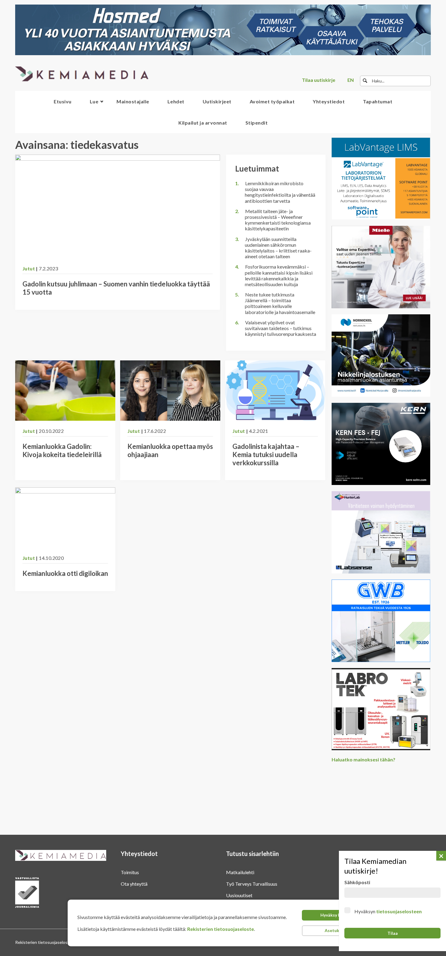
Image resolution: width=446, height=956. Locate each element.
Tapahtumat (377, 101)
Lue (94, 101)
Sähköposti (357, 882)
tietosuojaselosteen (399, 911)
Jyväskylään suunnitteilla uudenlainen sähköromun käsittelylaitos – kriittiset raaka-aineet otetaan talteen (278, 247)
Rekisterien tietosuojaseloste (220, 929)
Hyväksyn (388, 911)
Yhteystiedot (329, 101)
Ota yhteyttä (134, 884)
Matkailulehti (240, 872)
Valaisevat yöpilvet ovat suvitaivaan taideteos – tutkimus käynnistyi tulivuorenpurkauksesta (280, 328)
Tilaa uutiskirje (318, 80)
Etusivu (63, 101)
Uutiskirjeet (217, 101)
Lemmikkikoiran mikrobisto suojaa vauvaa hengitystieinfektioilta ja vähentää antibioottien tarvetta (280, 192)
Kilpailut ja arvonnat (202, 122)
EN (350, 80)
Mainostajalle (133, 101)
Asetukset (335, 930)
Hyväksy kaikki (335, 915)
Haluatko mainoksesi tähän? (363, 759)
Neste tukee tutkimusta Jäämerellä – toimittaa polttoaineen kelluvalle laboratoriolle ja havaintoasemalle (280, 303)
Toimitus (130, 872)
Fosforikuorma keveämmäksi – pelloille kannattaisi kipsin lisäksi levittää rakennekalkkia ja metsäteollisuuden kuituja (279, 275)
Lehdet (175, 101)
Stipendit (256, 122)
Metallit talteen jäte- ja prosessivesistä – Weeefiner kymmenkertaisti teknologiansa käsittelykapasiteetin (278, 220)
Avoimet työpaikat (272, 101)
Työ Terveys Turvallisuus (251, 884)
